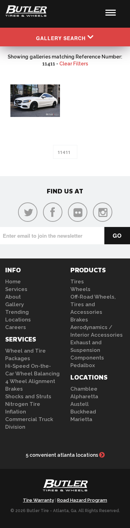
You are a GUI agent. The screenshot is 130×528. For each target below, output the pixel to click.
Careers (15, 327)
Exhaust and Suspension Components (87, 350)
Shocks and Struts (28, 396)
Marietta (81, 419)
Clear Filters (73, 63)
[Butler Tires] (65, 487)
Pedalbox (82, 365)
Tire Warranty (38, 500)
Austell (79, 404)
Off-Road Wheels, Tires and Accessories (93, 304)
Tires (77, 282)
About (13, 297)
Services (16, 289)
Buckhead (83, 412)
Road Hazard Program (82, 500)
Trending (17, 312)
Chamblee (83, 389)
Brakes (14, 389)
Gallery (14, 304)
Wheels (80, 289)
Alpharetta (84, 396)
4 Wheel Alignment (30, 381)
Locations (18, 320)
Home (13, 282)
